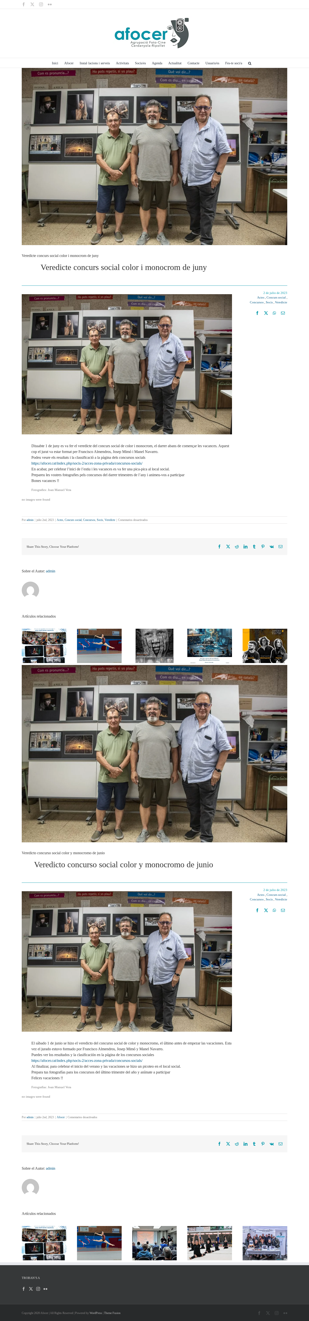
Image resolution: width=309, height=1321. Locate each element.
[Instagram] (38, 1289)
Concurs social (276, 297)
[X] (266, 313)
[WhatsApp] (274, 313)
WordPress (96, 1313)
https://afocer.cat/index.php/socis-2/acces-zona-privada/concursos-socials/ (86, 463)
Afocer (61, 1117)
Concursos (257, 302)
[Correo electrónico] (283, 313)
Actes (260, 297)
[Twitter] (31, 1289)
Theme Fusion (112, 1313)
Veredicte (281, 302)
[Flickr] (45, 1289)
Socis (269, 302)
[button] (249, 63)
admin (30, 520)
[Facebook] (257, 313)
